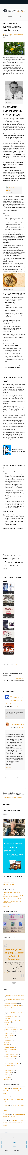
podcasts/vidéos (10, 1070)
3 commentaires (20, 664)
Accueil (4, 34)
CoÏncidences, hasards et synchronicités (14, 999)
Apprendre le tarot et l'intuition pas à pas (14, 996)
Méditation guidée (11, 1065)
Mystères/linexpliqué (11, 1027)
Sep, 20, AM (15, 706)
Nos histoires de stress (12, 1068)
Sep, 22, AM (21, 727)
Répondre (8, 716)
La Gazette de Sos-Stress (12, 1061)
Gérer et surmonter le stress (13, 1054)
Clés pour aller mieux (18, 34)
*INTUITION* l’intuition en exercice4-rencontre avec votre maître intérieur (13, 1108)
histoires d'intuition (11, 1007)
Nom (6, 804)
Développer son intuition (13, 1003)
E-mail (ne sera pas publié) (11, 810)
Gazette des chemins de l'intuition (14, 1005)
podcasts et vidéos (11, 1035)
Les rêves (9, 1018)
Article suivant (20, 678)
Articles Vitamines (11, 1047)
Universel (8, 1079)
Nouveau (7, 1042)
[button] (14, 973)
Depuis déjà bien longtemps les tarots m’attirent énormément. (14, 954)
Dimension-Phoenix (9, 882)
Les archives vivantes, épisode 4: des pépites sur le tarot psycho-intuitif (13, 1091)
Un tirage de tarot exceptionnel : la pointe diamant (14, 700)
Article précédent (8, 670)
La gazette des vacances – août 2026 (13, 892)
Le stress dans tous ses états (13, 1063)
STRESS (10, 34)
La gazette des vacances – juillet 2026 (13, 898)
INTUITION (9, 993)
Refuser (14, 1146)
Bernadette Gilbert (17, 724)
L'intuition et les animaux (12, 1010)
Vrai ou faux (9, 1077)
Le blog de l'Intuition (9, 884)
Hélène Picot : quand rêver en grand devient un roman (12, 901)
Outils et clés (10, 1033)
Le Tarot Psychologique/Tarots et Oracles (14, 1013)
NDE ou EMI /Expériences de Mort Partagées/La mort (13, 1030)
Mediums (9, 1024)
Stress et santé (10, 1072)
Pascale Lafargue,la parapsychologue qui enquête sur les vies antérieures (13, 895)
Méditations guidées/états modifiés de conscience (13, 1021)
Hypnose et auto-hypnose (12, 1056)
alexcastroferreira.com (9, 879)
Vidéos (8, 1075)
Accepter (14, 1142)
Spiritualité (9, 1040)
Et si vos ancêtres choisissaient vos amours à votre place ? (13, 905)
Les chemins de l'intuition (14, 9)
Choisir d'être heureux (12, 1049)
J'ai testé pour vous (11, 1058)
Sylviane (7, 1088)
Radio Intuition (10, 1038)
